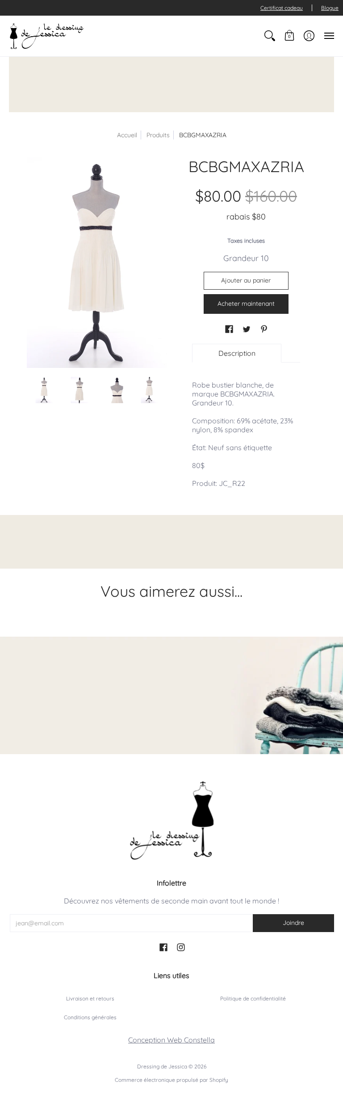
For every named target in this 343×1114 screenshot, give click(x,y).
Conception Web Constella (171, 1039)
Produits (158, 135)
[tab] (236, 353)
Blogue (330, 7)
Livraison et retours (90, 998)
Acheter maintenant (246, 304)
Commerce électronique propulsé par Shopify (171, 1079)
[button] (270, 36)
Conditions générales (90, 1017)
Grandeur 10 (246, 258)
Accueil (127, 135)
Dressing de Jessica (162, 1066)
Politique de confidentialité (253, 998)
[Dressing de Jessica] (47, 36)
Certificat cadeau (281, 7)
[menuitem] (270, 36)
